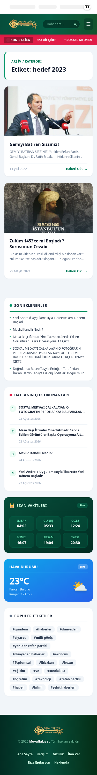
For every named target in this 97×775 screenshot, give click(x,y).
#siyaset (19, 637)
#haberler (43, 629)
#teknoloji (43, 679)
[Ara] (75, 24)
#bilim (37, 687)
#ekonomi (60, 654)
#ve (36, 671)
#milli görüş (43, 637)
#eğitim (19, 671)
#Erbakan (46, 662)
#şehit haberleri (63, 687)
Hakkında (61, 762)
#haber (18, 687)
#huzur (67, 662)
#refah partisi (70, 679)
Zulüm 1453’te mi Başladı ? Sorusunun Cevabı (37, 243)
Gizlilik (58, 754)
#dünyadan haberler (28, 654)
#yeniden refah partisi (30, 646)
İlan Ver (74, 754)
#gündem (20, 629)
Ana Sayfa (25, 754)
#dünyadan (69, 629)
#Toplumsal (22, 662)
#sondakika (56, 671)
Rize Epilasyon (39, 762)
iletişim (43, 754)
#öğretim (20, 679)
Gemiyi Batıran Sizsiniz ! (34, 144)
